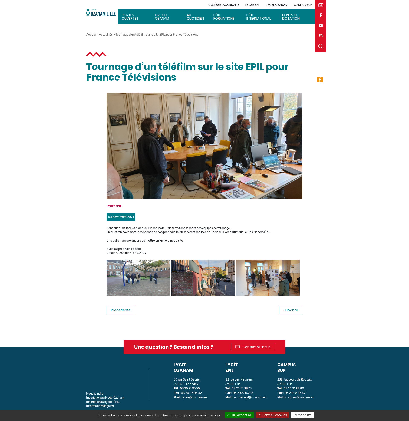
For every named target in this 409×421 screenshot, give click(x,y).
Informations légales (100, 406)
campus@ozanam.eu (299, 397)
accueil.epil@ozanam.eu (249, 397)
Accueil (91, 34)
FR (321, 35)
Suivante (291, 310)
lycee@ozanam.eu (194, 397)
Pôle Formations (224, 17)
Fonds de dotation (291, 17)
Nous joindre (94, 393)
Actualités (106, 34)
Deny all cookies (274, 415)
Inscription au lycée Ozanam (105, 397)
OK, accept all (241, 415)
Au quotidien (195, 17)
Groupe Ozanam (162, 17)
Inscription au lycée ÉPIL (103, 402)
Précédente (121, 310)
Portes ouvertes (130, 17)
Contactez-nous (256, 347)
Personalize (303, 415)
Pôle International (258, 17)
